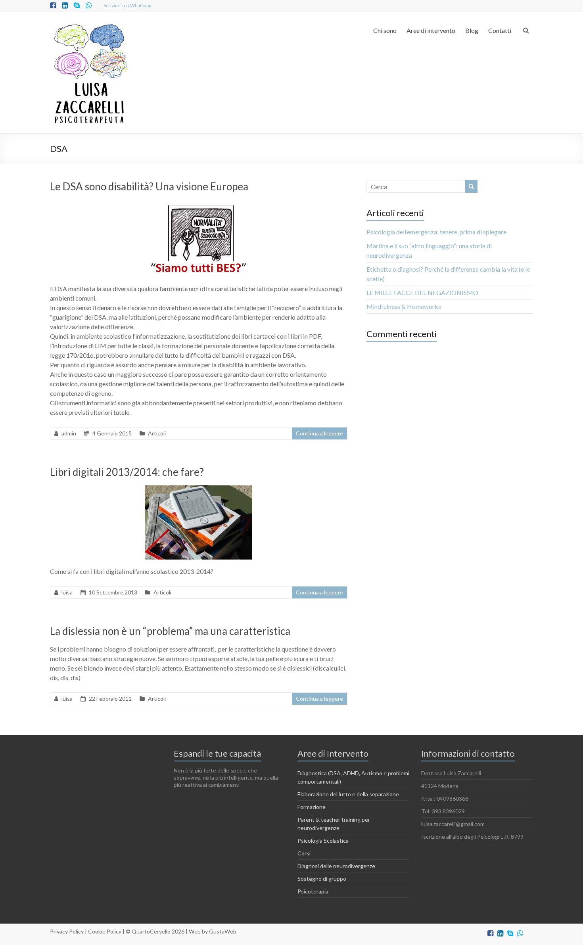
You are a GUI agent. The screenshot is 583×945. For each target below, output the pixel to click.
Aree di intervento (431, 30)
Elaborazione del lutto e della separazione (348, 794)
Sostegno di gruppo (321, 878)
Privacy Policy (67, 931)
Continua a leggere (319, 433)
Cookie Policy (104, 931)
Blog (471, 30)
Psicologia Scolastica (323, 840)
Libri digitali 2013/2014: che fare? (127, 472)
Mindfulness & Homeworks (403, 306)
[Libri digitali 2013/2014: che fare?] (198, 489)
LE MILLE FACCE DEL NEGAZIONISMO (422, 292)
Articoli (157, 433)
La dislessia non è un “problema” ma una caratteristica (170, 631)
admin (68, 433)
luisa (67, 592)
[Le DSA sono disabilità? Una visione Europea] (199, 203)
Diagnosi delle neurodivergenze (336, 866)
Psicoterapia (312, 891)
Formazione (311, 806)
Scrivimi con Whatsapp (127, 5)
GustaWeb (222, 931)
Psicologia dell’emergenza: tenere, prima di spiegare (436, 232)
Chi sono (385, 30)
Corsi (304, 853)
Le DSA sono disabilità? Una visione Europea (149, 186)
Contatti (499, 30)
